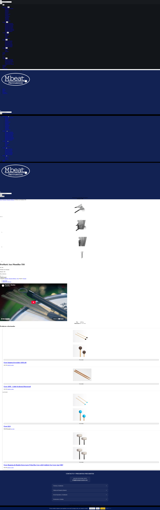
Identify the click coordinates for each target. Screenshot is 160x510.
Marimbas (7, 126)
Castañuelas (7, 125)
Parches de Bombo (8, 150)
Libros (3, 160)
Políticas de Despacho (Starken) (80, 490)
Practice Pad (7, 146)
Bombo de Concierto (9, 117)
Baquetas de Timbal (9, 136)
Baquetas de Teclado (9, 135)
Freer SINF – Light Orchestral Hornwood (17, 386)
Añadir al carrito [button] (10, 365)
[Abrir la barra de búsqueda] (0, 110)
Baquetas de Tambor (9, 134)
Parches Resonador (9, 152)
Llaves (6, 144)
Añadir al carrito (3, 277)
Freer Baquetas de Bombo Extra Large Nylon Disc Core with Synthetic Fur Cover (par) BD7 (33, 465)
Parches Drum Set (8, 148)
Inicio (3, 88)
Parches (4, 147)
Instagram (4, 92)
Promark (24, 278)
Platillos (4, 155)
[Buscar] (1, 113)
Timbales (7, 124)
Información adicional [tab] (6, 281)
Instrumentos (5, 116)
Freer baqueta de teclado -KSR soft (15, 362)
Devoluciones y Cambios (80, 499)
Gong (6, 157)
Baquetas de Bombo (9, 132)
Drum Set (7, 118)
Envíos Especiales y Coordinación (80, 494)
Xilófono (7, 119)
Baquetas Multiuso (8, 139)
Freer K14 (7, 426)
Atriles (3, 161)
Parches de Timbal (8, 154)
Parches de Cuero (8, 151)
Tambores (7, 123)
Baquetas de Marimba (9, 133)
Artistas (4, 90)
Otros (6, 145)
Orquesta (7, 158)
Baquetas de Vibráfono (9, 138)
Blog (3, 91)
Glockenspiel (7, 121)
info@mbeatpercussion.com (80, 480)
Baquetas (4, 130)
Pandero (6, 120)
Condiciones (4, 93)
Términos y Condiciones (80, 485)
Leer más (12, 428)
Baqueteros (7, 142)
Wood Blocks (7, 129)
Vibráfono (7, 128)
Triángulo (7, 127)
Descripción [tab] (4, 280)
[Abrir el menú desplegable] (8, 116)
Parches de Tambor (9, 153)
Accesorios (4, 141)
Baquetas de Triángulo (9, 137)
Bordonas (7, 143)
